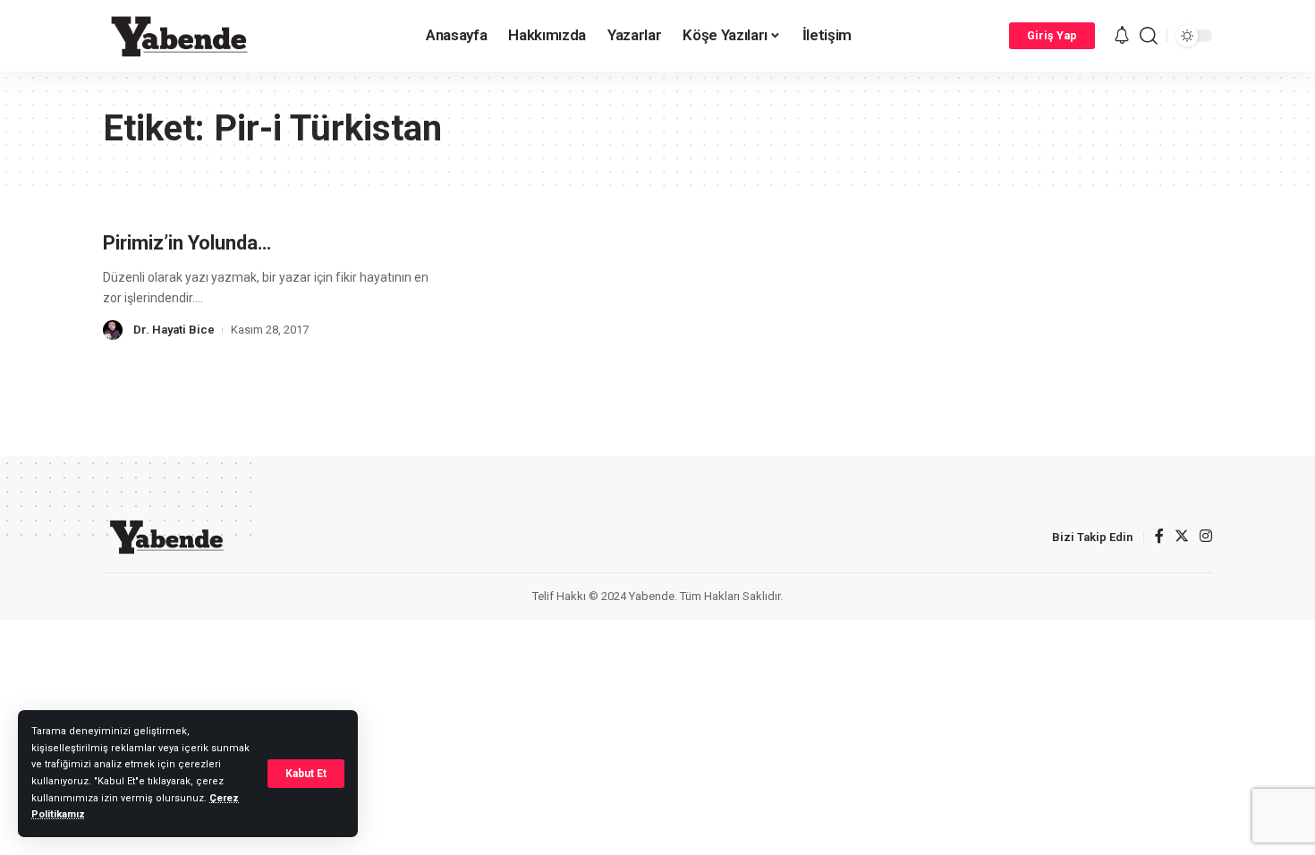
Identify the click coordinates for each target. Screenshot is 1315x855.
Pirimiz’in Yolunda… (187, 243)
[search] (1149, 36)
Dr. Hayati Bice (174, 329)
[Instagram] (1206, 537)
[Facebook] (1159, 537)
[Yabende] (179, 36)
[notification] (1122, 36)
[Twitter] (1182, 537)
